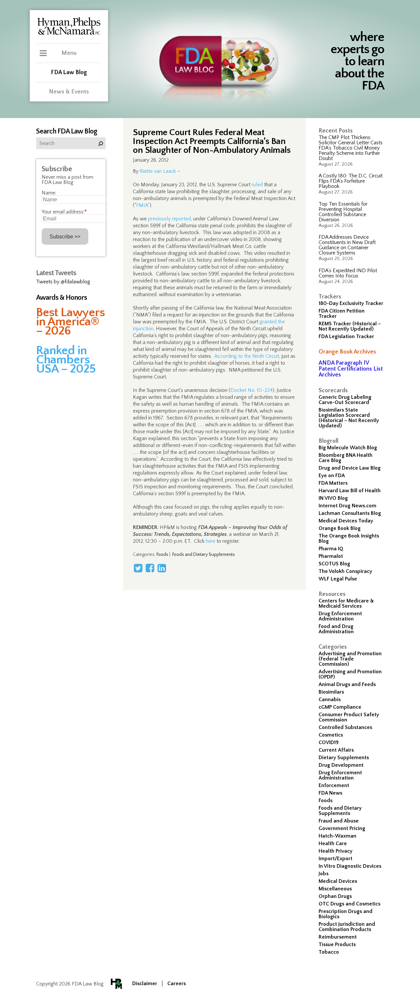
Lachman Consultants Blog (350, 513)
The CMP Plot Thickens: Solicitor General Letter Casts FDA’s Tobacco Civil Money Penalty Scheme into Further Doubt (351, 147)
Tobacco (329, 952)
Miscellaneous (335, 889)
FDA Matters (333, 483)
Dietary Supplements (344, 758)
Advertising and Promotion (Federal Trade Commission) (350, 659)
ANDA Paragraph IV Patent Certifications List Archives (351, 369)
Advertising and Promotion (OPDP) (350, 674)
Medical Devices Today (346, 521)
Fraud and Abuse (339, 821)
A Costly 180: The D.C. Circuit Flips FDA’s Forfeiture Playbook (351, 181)
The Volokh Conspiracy (345, 571)
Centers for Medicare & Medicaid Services (346, 603)
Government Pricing (342, 828)
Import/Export (335, 859)
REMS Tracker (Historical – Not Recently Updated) (350, 326)
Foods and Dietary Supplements (340, 810)
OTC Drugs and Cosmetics (349, 904)
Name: (49, 193)
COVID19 (329, 742)
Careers (176, 983)
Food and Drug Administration (336, 629)
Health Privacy (335, 851)
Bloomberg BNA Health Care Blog (345, 457)
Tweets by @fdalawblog (63, 282)
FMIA (142, 205)
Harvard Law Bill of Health (350, 491)
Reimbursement (338, 937)
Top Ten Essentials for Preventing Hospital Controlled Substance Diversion (343, 212)
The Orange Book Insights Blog (349, 538)
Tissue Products (337, 944)
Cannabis (330, 699)
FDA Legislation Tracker (346, 336)
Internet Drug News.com (347, 506)
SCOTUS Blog (334, 564)
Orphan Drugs (335, 896)
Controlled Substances (345, 727)
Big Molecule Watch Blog (348, 448)
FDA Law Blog (69, 72)
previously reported (169, 219)
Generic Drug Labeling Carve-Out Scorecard (345, 399)
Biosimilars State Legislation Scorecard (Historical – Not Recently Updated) (349, 418)
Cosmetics (331, 735)
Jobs (323, 874)
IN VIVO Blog (333, 498)
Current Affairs (336, 750)
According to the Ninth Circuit (246, 356)
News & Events (69, 92)
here (210, 541)
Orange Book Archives (347, 352)
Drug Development (341, 765)
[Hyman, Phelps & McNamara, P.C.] (68, 33)
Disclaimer (144, 983)
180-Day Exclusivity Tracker (351, 303)
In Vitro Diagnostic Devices (350, 866)
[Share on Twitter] (138, 568)
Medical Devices (338, 881)
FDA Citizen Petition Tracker (342, 313)
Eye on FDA (332, 475)
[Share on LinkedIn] (162, 568)
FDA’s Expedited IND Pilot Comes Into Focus (348, 273)
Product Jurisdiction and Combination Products (347, 926)
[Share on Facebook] (150, 568)
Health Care (333, 843)
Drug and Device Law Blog (350, 468)
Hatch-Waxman (337, 836)
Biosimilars (331, 692)
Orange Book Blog (340, 528)
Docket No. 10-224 (251, 390)
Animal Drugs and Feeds (347, 684)
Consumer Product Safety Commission (349, 717)
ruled (257, 185)
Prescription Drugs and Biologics (345, 914)
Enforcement (334, 785)
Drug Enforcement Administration (340, 616)
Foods (325, 800)
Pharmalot (331, 556)
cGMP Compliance (340, 707)
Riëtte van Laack (158, 171)
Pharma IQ (331, 549)
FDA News (330, 793)
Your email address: (64, 212)
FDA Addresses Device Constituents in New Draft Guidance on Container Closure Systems (347, 245)
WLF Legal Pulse (338, 579)
